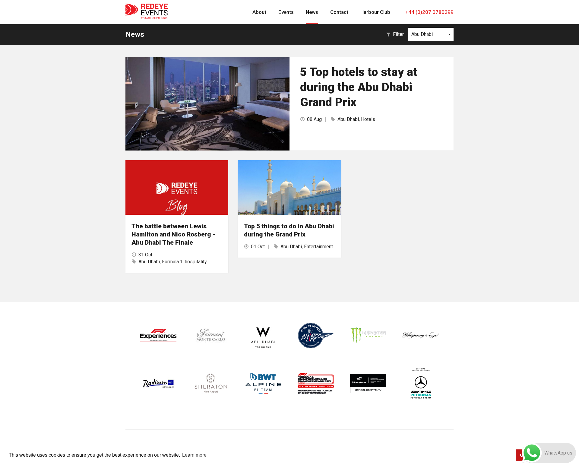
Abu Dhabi (422, 34)
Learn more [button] (194, 455)
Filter (398, 34)
